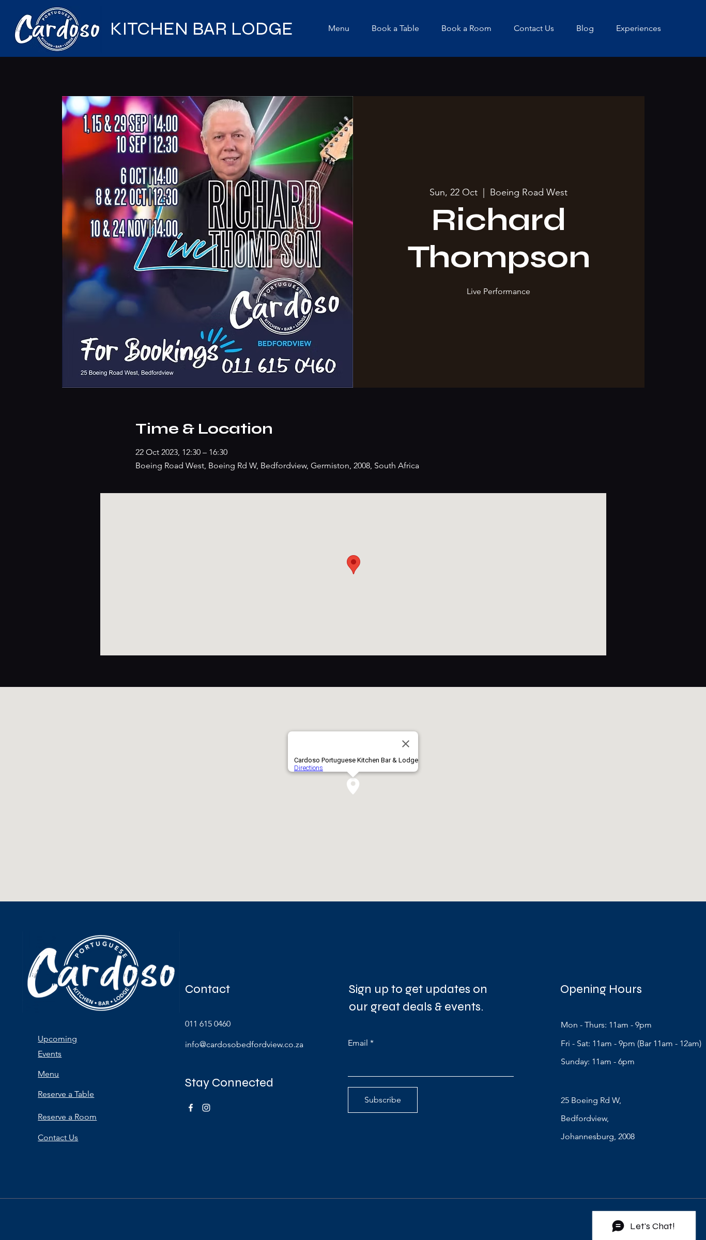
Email (358, 1043)
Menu (48, 1074)
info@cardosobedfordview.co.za (244, 1044)
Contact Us (58, 1137)
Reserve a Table (66, 1094)
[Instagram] (206, 1108)
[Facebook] (191, 1108)
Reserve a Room (67, 1117)
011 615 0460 (208, 1024)
